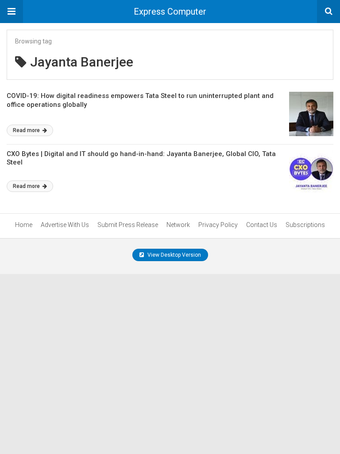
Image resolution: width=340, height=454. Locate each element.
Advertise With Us (65, 224)
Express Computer (170, 11)
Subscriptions (305, 224)
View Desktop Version (173, 255)
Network (178, 224)
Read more (27, 130)
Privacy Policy (218, 224)
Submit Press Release (127, 224)
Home (23, 224)
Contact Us (261, 224)
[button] (11, 11)
